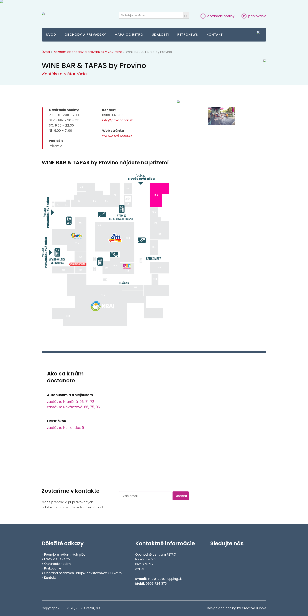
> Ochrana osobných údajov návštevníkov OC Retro (82, 573)
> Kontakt (49, 578)
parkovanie (256, 16)
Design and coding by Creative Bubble (236, 608)
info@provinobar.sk (117, 120)
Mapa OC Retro (129, 34)
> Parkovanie (51, 568)
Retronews (187, 34)
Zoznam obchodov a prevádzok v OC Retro (87, 52)
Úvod (51, 34)
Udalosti (160, 34)
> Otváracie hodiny (56, 564)
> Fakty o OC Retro (56, 559)
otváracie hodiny (220, 16)
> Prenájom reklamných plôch (65, 554)
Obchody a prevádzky (85, 34)
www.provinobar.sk (117, 135)
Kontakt (215, 34)
